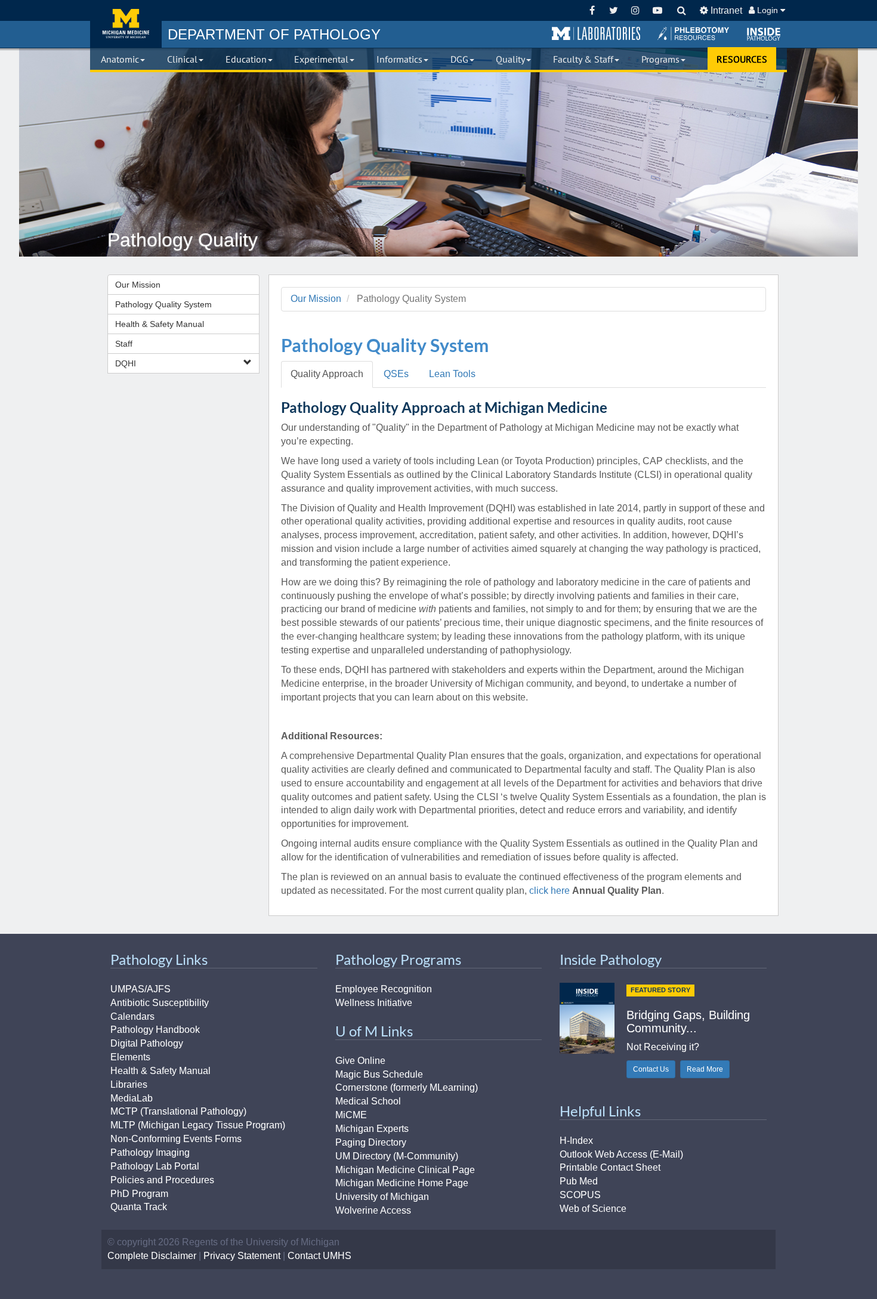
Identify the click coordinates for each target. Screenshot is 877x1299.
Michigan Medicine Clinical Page (405, 1170)
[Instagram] (636, 10)
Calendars (132, 1016)
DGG (459, 59)
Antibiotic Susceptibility (159, 1003)
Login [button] (767, 10)
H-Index (576, 1141)
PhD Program (139, 1194)
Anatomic (120, 59)
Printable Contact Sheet (610, 1167)
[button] (596, 34)
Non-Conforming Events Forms (176, 1139)
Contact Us (651, 1069)
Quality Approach (327, 374)
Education (246, 59)
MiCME (351, 1115)
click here (549, 890)
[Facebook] (592, 10)
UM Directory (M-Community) (396, 1156)
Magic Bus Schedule (379, 1074)
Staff (123, 343)
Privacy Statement (241, 1256)
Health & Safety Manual (159, 324)
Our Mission (137, 284)
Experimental (321, 59)
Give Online (360, 1061)
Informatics (399, 59)
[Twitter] (614, 10)
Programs (660, 59)
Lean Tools (452, 374)
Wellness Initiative (373, 1003)
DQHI (125, 363)
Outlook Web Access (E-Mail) (621, 1154)
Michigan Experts (372, 1129)
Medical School (368, 1101)
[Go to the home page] (126, 24)
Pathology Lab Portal (154, 1166)
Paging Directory (370, 1142)
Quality (510, 59)
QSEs (396, 374)
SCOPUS (580, 1195)
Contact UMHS (319, 1256)
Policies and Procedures (162, 1180)
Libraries (128, 1084)
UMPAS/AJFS (140, 989)
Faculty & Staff (583, 59)
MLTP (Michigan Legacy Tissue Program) (197, 1125)
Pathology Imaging (150, 1152)
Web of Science (593, 1209)
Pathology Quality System (163, 304)
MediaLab (131, 1098)
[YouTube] (657, 10)
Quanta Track (138, 1207)
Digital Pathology (146, 1043)
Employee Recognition (383, 989)
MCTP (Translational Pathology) (178, 1111)
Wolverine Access (373, 1210)
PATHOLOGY (274, 34)
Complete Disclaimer (151, 1256)
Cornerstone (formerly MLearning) (406, 1087)
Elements (130, 1057)
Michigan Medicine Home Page (401, 1183)
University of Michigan (382, 1197)
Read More (705, 1069)
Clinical (182, 59)
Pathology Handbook (155, 1030)
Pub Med (579, 1181)
